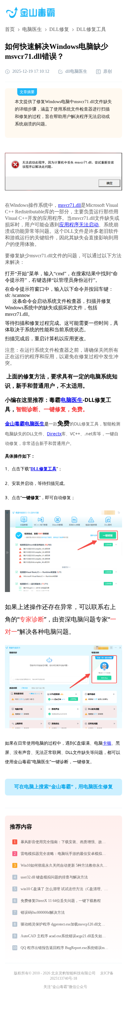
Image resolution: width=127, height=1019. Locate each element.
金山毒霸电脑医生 (24, 423)
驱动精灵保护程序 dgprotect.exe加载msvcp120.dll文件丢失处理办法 (65, 924)
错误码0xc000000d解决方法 (43, 912)
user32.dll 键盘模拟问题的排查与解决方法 (54, 877)
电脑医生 (32, 29)
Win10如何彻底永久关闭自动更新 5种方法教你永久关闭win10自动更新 (65, 865)
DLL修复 (59, 29)
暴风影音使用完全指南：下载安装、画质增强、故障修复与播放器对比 (65, 842)
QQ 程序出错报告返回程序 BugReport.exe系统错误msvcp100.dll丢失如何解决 (65, 948)
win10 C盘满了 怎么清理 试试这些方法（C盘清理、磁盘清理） (65, 889)
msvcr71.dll (69, 205)
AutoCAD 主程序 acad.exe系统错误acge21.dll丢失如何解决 (65, 936)
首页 (10, 29)
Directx (54, 434)
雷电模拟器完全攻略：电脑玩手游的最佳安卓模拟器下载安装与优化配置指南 (65, 853)
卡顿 (107, 743)
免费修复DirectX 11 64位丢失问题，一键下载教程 (61, 901)
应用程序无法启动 (79, 224)
